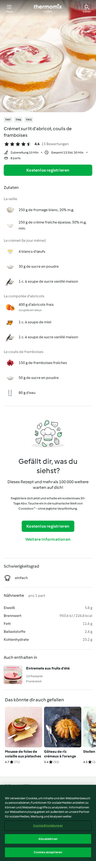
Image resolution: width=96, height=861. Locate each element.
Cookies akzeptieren (48, 852)
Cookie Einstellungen (48, 825)
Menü (9, 11)
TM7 (8, 119)
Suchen (87, 11)
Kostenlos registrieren (47, 170)
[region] (48, 823)
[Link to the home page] (48, 8)
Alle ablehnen (48, 839)
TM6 (18, 119)
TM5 (29, 119)
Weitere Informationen (48, 539)
